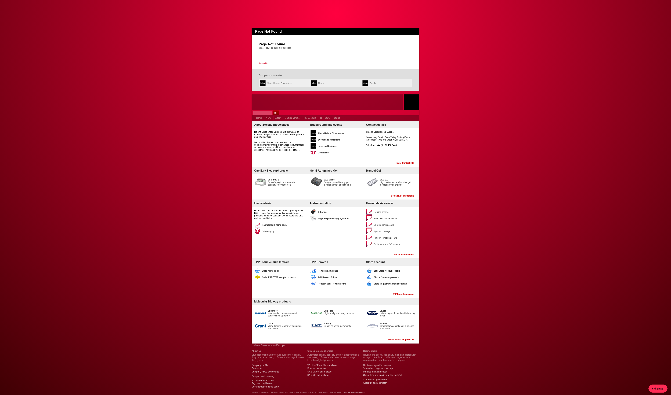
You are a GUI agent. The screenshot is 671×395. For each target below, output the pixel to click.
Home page (411, 102)
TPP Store (325, 118)
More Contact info (405, 162)
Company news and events (265, 371)
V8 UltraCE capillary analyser (322, 365)
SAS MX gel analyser (318, 374)
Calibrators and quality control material (382, 374)
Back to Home (264, 63)
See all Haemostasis (404, 254)
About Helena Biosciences (279, 83)
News (321, 83)
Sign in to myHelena (262, 383)
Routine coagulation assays (377, 365)
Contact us (257, 368)
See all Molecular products (401, 339)
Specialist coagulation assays (378, 368)
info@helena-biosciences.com (354, 392)
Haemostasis (310, 118)
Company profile (260, 365)
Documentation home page (265, 386)
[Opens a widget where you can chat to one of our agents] (658, 389)
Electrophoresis (292, 118)
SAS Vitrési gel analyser (319, 371)
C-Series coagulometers (375, 379)
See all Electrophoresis (402, 195)
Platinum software (316, 368)
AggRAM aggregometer (375, 382)
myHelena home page (263, 380)
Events (372, 83)
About (278, 118)
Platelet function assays (375, 371)
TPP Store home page (403, 294)
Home (259, 118)
